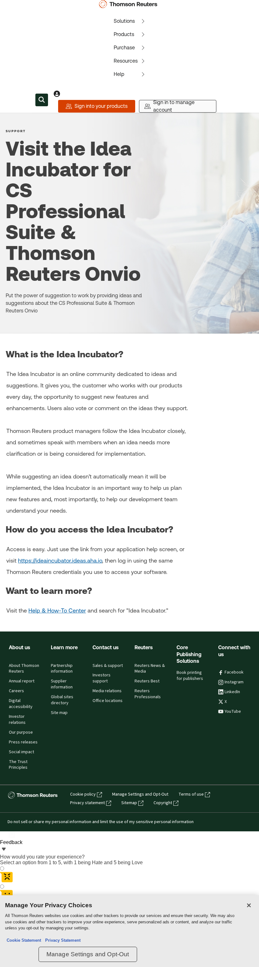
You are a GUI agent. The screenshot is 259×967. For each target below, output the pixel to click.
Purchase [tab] (124, 48)
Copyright (163, 803)
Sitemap (129, 803)
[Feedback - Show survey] (4, 849)
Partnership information (62, 668)
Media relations (107, 691)
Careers (16, 691)
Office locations (108, 701)
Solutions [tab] (124, 21)
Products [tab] (124, 34)
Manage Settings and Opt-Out (140, 794)
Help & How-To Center (57, 610)
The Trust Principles (18, 765)
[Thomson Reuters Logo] (129, 4)
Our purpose (21, 732)
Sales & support (108, 665)
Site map (59, 713)
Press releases (23, 742)
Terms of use (191, 794)
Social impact (21, 752)
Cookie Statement (24, 940)
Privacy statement (87, 803)
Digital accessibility (21, 704)
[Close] (249, 905)
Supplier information (62, 684)
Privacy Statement (62, 940)
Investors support (102, 678)
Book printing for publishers (190, 675)
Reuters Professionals (148, 694)
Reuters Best (147, 681)
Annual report (21, 681)
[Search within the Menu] (41, 100)
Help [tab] (119, 74)
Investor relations (17, 719)
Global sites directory (62, 700)
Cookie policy (83, 794)
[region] (129, 931)
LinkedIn (232, 692)
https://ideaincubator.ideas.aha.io (60, 560)
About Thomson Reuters (24, 668)
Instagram (234, 682)
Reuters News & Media (150, 668)
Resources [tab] (126, 61)
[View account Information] (57, 93)
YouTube (233, 711)
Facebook (234, 672)
